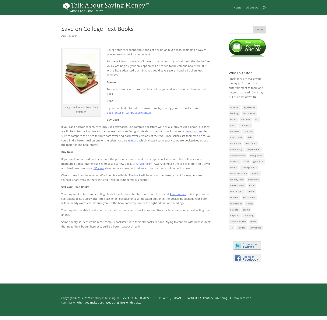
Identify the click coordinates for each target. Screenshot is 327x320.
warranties (255, 227)
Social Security (238, 221)
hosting (255, 173)
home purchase (238, 173)
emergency (236, 149)
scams (246, 209)
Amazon (234, 107)
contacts (234, 131)
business (245, 119)
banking (234, 113)
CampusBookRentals (138, 112)
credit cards (236, 137)
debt (250, 137)
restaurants (249, 197)
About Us (252, 7)
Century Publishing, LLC (106, 298)
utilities (241, 227)
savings (234, 209)
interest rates (237, 185)
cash (232, 125)
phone (251, 191)
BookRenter (114, 112)
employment (253, 149)
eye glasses (256, 155)
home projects (249, 167)
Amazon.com (193, 131)
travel (253, 221)
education (235, 143)
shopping (249, 215)
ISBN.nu (133, 140)
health (233, 167)
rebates (234, 197)
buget (233, 119)
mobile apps (236, 191)
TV (231, 227)
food (246, 161)
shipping (234, 215)
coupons (248, 131)
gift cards (258, 161)
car (256, 119)
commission (68, 302)
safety (249, 203)
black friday (249, 113)
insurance (253, 179)
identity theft (237, 179)
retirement (236, 203)
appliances (249, 107)
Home (237, 7)
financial (234, 161)
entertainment (237, 155)
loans (252, 185)
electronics (251, 143)
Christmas (245, 125)
